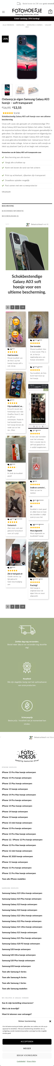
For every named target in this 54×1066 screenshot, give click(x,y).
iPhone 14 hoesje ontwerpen (15, 812)
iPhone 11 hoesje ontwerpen (15, 862)
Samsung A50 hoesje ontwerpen (16, 966)
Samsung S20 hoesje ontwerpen (16, 949)
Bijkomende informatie (12, 211)
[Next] (48, 57)
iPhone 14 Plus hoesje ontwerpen (17, 806)
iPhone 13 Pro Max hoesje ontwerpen (19, 834)
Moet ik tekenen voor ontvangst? (17, 1014)
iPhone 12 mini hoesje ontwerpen (17, 851)
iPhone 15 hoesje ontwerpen (15, 789)
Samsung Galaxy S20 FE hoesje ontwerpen (21, 944)
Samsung (20, 25)
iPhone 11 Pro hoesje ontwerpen (17, 868)
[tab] (27, 206)
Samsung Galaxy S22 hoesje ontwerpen (19, 910)
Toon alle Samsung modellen (14, 989)
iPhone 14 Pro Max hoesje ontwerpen (19, 795)
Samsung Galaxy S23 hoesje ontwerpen (19, 904)
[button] (50, 1021)
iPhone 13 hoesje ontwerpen (15, 817)
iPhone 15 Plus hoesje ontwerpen (17, 784)
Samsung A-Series (34, 25)
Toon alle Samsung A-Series (14, 977)
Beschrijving (8, 206)
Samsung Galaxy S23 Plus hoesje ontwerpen (21, 899)
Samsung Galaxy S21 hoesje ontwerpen (19, 933)
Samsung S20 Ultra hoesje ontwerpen (19, 955)
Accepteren (27, 1042)
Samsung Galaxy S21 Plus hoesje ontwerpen (21, 938)
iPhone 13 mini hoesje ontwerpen (17, 823)
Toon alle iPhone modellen (14, 879)
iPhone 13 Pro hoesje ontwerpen (17, 828)
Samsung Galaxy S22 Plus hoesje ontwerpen (21, 921)
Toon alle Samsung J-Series (14, 983)
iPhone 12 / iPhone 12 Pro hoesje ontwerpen (22, 840)
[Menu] (3, 12)
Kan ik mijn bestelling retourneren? (17, 1003)
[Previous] (6, 57)
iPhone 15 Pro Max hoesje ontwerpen (19, 772)
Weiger (27, 1049)
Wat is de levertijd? (10, 1009)
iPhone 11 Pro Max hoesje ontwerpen (19, 873)
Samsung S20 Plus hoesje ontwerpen (18, 961)
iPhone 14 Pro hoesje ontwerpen (17, 800)
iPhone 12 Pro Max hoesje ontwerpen (19, 845)
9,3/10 (17, 113)
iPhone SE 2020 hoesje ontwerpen (17, 856)
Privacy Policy (31, 1061)
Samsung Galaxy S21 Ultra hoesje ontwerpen (22, 927)
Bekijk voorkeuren (27, 1055)
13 (22, 307)
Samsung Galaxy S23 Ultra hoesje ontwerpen (22, 893)
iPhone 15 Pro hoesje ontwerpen (17, 778)
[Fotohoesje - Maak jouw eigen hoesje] (27, 12)
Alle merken (8, 25)
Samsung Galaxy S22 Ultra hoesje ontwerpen (22, 916)
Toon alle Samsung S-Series (14, 972)
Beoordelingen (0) (10, 216)
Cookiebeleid (21, 1061)
